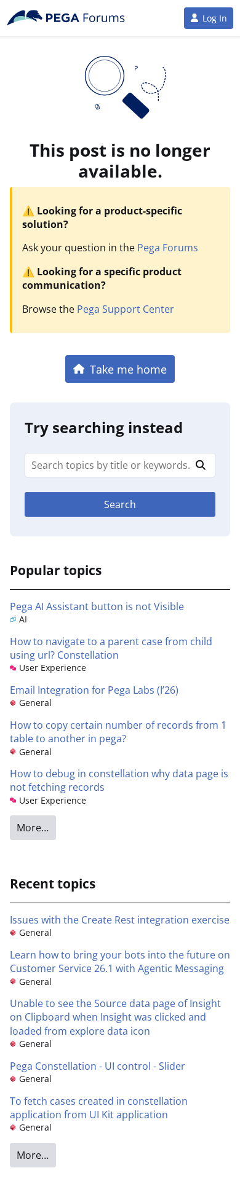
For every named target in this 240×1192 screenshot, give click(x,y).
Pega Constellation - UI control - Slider (97, 1066)
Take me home (128, 369)
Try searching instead (104, 427)
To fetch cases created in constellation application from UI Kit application (99, 1107)
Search (120, 504)
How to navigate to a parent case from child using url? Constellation (111, 648)
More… (33, 827)
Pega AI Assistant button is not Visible (97, 606)
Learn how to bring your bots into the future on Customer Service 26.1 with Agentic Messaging (120, 961)
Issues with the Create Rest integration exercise (120, 920)
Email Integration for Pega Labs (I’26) (94, 690)
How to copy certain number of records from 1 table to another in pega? (118, 731)
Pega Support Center (125, 309)
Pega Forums (167, 247)
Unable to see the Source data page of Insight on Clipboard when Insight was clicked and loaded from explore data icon (115, 1017)
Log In (214, 18)
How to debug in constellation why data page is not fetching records (119, 780)
